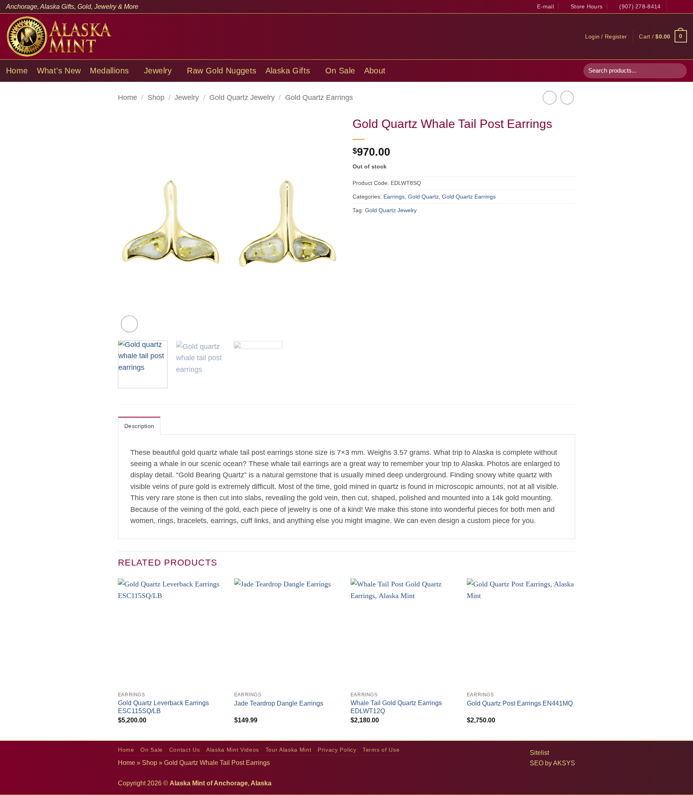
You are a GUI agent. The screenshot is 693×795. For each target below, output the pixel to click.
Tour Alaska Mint (288, 750)
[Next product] (549, 97)
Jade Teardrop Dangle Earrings (278, 703)
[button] (606, 36)
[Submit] (678, 70)
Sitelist (539, 752)
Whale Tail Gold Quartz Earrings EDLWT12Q (396, 707)
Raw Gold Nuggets (221, 70)
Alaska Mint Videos (232, 750)
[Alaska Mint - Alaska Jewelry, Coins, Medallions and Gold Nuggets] (59, 36)
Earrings (394, 196)
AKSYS (564, 763)
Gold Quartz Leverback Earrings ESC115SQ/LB (163, 707)
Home (17, 70)
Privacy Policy (337, 750)
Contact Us (184, 750)
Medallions (109, 70)
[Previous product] (567, 97)
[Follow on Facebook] (674, 7)
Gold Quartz (423, 196)
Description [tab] (139, 426)
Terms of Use (381, 750)
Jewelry (158, 70)
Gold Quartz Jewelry (242, 97)
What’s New (59, 70)
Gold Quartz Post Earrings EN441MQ (520, 703)
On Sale (340, 70)
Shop (156, 97)
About (375, 70)
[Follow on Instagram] (682, 7)
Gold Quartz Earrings (319, 97)
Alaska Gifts (287, 70)
